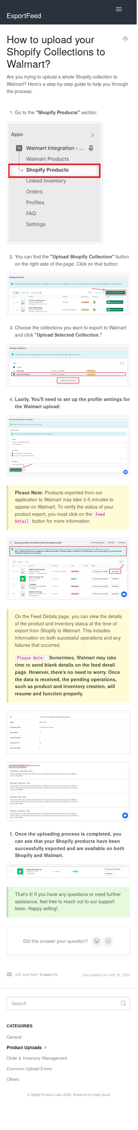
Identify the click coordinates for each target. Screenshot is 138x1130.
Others (13, 1079)
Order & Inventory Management (37, 1058)
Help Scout (101, 1094)
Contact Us (49, 974)
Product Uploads (25, 1047)
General (14, 1037)
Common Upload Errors (29, 1068)
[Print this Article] (125, 39)
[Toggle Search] (123, 1003)
